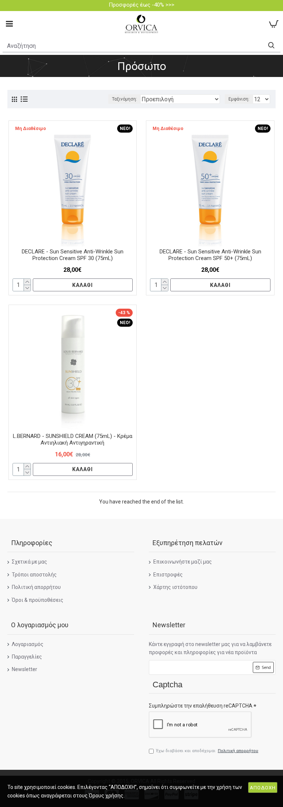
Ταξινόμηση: (124, 99)
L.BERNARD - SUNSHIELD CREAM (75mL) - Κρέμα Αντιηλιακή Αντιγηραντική (72, 439)
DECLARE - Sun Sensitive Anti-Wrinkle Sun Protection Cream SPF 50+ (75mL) (210, 255)
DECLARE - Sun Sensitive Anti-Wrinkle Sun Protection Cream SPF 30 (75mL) (72, 255)
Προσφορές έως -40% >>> (141, 4)
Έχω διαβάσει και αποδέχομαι (207, 750)
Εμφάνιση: (238, 99)
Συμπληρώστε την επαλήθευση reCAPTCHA (200, 706)
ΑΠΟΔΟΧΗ (263, 787)
